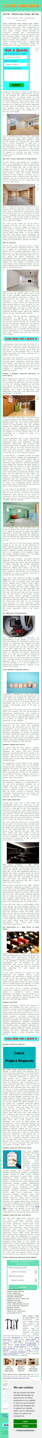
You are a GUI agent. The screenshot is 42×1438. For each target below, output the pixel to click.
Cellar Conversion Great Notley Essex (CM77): (21, 23)
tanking (5, 767)
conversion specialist (31, 1153)
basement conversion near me (26, 1096)
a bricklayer (15, 1337)
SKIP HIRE (17, 1341)
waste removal (31, 1339)
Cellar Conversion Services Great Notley (20, 1257)
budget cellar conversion (28, 1197)
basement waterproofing (11, 1172)
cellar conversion (32, 136)
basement (13, 215)
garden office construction (25, 1344)
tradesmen (26, 1332)
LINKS (21, 10)
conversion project (19, 347)
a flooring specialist (17, 1351)
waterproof (24, 753)
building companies (10, 1238)
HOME (17, 10)
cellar (25, 25)
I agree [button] (25, 1421)
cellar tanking (20, 1178)
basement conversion (23, 99)
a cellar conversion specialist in (26, 1123)
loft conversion (9, 1348)
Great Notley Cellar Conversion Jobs (16, 1378)
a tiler (28, 1350)
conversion (14, 225)
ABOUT (25, 10)
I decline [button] (25, 1426)
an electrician (30, 1343)
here (36, 1254)
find (8, 1218)
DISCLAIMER (37, 10)
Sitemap (4, 1414)
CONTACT (31, 10)
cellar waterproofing (30, 1181)
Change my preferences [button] (25, 1430)
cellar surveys (19, 1346)
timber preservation (10, 1353)
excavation (26, 1020)
